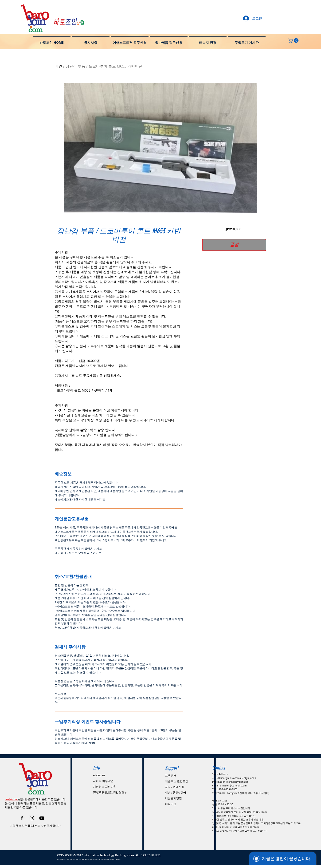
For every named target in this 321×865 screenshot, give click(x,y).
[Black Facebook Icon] (22, 818)
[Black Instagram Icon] (32, 818)
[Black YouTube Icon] (42, 818)
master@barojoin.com (234, 785)
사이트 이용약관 (103, 781)
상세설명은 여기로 (90, 548)
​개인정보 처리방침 (104, 786)
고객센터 (170, 775)
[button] (294, 40)
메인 (58, 66)
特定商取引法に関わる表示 (110, 792)
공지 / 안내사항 (174, 787)
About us (99, 775)
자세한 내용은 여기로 (92, 499)
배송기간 (170, 803)
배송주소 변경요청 (176, 781)
